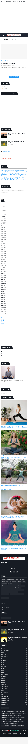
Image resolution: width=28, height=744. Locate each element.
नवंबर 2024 (3, 222)
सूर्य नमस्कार (8, 173)
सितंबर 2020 (3, 309)
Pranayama (6, 175)
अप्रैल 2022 (3, 271)
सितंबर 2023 (3, 239)
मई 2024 (3, 225)
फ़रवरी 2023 (3, 251)
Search (25, 35)
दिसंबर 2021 (3, 279)
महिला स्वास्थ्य (22, 170)
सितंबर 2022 (3, 261)
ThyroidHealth (5, 177)
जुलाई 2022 (3, 265)
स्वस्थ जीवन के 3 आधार (8, 63)
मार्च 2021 (3, 297)
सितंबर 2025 (3, 212)
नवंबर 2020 (3, 305)
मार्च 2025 (3, 216)
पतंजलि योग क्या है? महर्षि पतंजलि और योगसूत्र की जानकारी (16, 134)
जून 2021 (3, 291)
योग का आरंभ (14, 171)
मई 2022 (3, 269)
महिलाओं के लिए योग (5, 171)
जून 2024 (3, 223)
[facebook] (14, 341)
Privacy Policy (22, 1)
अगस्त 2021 (3, 287)
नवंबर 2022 (3, 257)
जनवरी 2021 (3, 301)
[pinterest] (14, 355)
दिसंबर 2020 (3, 303)
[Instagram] (14, 342)
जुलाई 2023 (3, 241)
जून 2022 (3, 267)
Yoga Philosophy (5, 178)
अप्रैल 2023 (3, 247)
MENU (2, 331)
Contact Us (15, 1)
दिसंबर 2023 (3, 235)
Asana (14, 173)
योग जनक (19, 171)
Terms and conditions (11, 735)
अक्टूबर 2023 (3, 237)
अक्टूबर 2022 (3, 259)
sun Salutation (12, 175)
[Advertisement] (14, 18)
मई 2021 (3, 293)
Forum (2, 323)
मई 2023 (3, 245)
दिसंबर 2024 (3, 220)
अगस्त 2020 (3, 311)
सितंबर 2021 (3, 285)
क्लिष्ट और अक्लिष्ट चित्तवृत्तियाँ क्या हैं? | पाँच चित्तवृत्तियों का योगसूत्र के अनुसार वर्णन (17, 638)
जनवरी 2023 (3, 253)
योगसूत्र (23, 171)
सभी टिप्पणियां (5, 88)
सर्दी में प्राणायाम (4, 583)
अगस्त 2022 (3, 263)
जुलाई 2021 (3, 289)
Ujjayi (10, 177)
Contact (3, 321)
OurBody (18, 174)
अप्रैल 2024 (3, 227)
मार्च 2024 (3, 229)
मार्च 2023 (3, 249)
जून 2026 (3, 206)
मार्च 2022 (3, 273)
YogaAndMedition (6, 179)
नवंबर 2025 (3, 210)
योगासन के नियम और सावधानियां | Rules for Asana (16, 142)
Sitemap (3, 320)
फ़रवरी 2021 (3, 299)
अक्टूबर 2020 (3, 307)
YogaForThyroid (21, 593)
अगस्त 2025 (3, 214)
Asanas (18, 173)
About (2, 319)
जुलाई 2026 (3, 204)
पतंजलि (17, 170)
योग (10, 171)
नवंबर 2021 (3, 281)
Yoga (22, 177)
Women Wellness (17, 177)
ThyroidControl (20, 175)
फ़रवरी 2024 (3, 231)
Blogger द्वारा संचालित (7, 151)
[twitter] (14, 353)
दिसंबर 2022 (3, 255)
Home (2, 1)
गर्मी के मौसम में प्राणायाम (10, 170)
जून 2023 (3, 243)
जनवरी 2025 (3, 218)
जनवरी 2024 (3, 233)
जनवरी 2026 (3, 208)
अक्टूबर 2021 (3, 283)
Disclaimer (19, 735)
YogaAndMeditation (15, 178)
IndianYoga (12, 174)
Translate (12, 393)
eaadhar (14, 732)
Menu (3, 35)
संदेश (4, 87)
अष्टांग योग (3, 170)
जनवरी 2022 (3, 277)
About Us (8, 1)
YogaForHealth (5, 60)
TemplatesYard (14, 730)
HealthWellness (5, 174)
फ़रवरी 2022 (3, 275)
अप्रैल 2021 (3, 295)
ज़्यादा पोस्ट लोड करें (14, 76)
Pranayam (13, 190)
